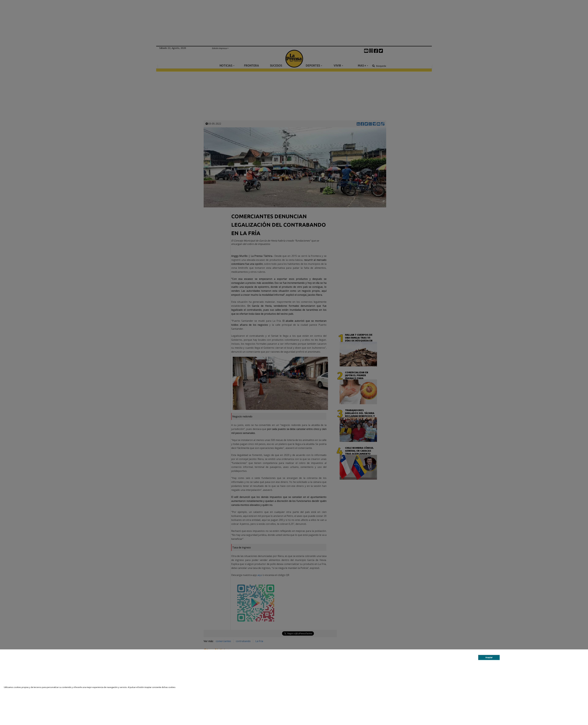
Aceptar (489, 657)
